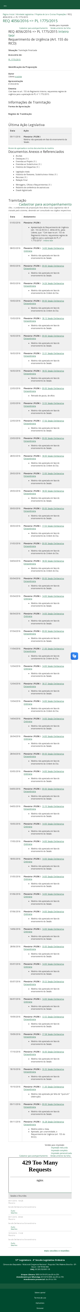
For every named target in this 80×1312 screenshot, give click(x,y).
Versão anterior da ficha (60, 28)
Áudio (13, 1211)
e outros (18, 76)
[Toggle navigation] (5, 4)
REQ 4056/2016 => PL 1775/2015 (30, 20)
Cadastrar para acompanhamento (34, 28)
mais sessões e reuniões (56, 1250)
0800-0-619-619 (42, 1274)
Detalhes (14, 1213)
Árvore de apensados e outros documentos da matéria (31, 148)
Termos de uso (40, 1298)
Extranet (40, 1308)
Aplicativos (40, 1303)
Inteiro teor (48, 240)
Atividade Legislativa (24, 14)
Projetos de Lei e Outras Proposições (50, 14)
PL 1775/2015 (14, 59)
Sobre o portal (40, 1293)
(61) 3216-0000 (46, 1277)
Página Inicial (8, 14)
